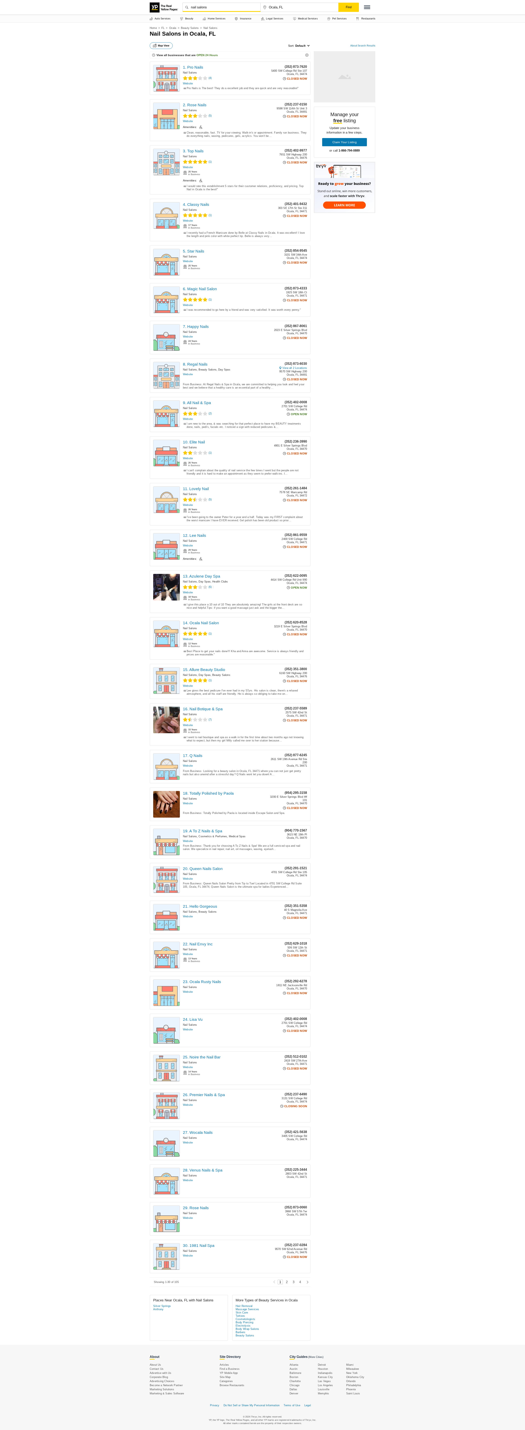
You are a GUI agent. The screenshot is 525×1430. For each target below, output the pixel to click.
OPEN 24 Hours (207, 55)
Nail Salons (190, 72)
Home (153, 27)
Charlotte (295, 1381)
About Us (155, 1364)
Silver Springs (162, 1306)
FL (162, 27)
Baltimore (295, 1372)
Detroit (322, 1364)
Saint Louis (353, 1393)
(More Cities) (315, 1357)
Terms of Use (292, 1405)
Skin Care (242, 1312)
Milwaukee (352, 1368)
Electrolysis (243, 1325)
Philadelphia (353, 1385)
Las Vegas (324, 1381)
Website (188, 83)
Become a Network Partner (166, 1385)
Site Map (225, 1377)
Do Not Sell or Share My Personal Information (252, 1405)
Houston (323, 1368)
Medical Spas (237, 836)
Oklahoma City (355, 1377)
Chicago (294, 1385)
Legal (307, 1405)
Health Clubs (220, 581)
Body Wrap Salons (247, 1328)
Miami (350, 1364)
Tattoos (240, 1315)
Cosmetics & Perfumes (213, 836)
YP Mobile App (229, 1372)
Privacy (214, 1405)
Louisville (323, 1389)
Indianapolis (325, 1372)
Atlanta (294, 1364)
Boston (294, 1377)
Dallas (293, 1389)
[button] (367, 7)
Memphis (323, 1393)
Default (300, 45)
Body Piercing (244, 1322)
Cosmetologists (245, 1319)
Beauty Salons (190, 27)
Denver (294, 1393)
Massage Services (247, 1309)
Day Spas (224, 369)
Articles (224, 1364)
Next (306, 1282)
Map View (163, 45)
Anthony (158, 1309)
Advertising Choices (162, 1381)
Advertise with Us (160, 1372)
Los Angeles (325, 1385)
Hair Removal (244, 1306)
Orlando (351, 1381)
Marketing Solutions (162, 1389)
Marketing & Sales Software (167, 1393)
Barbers (240, 1332)
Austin (293, 1368)
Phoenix (351, 1389)
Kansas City (325, 1377)
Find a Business (230, 1368)
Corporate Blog (159, 1377)
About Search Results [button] (362, 45)
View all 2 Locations (294, 367)
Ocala (172, 27)
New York (352, 1372)
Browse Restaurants (232, 1385)
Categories (226, 1381)
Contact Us (156, 1368)
